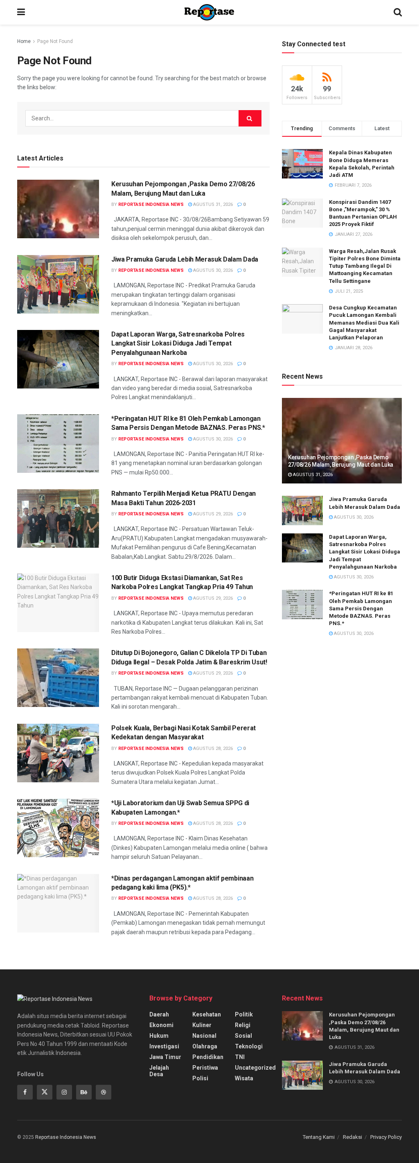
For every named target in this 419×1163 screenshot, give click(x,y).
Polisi (200, 1078)
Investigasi (164, 1046)
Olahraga (204, 1046)
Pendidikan (207, 1057)
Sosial (243, 1035)
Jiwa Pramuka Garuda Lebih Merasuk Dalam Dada (184, 259)
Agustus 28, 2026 (212, 748)
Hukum (159, 1035)
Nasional (204, 1035)
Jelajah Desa (159, 1070)
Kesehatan (206, 1014)
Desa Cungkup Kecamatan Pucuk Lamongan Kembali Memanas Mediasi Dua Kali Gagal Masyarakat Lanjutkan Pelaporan (364, 323)
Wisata (244, 1078)
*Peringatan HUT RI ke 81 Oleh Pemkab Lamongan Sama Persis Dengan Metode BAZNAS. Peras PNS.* (361, 608)
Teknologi (249, 1046)
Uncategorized (255, 1067)
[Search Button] (250, 118)
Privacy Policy (386, 1137)
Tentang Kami (319, 1137)
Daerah (159, 1014)
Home (24, 41)
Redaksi (352, 1137)
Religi (242, 1025)
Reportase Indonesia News (151, 204)
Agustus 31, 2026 (212, 204)
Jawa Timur (165, 1057)
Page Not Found (55, 41)
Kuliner (202, 1025)
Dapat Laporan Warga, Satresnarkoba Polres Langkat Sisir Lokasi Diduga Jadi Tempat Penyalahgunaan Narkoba (178, 343)
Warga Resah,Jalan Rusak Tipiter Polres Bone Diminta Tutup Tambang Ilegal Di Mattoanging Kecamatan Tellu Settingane (365, 266)
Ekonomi (161, 1025)
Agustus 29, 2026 (212, 514)
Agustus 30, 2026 (212, 270)
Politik (244, 1014)
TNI (240, 1057)
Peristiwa (205, 1067)
